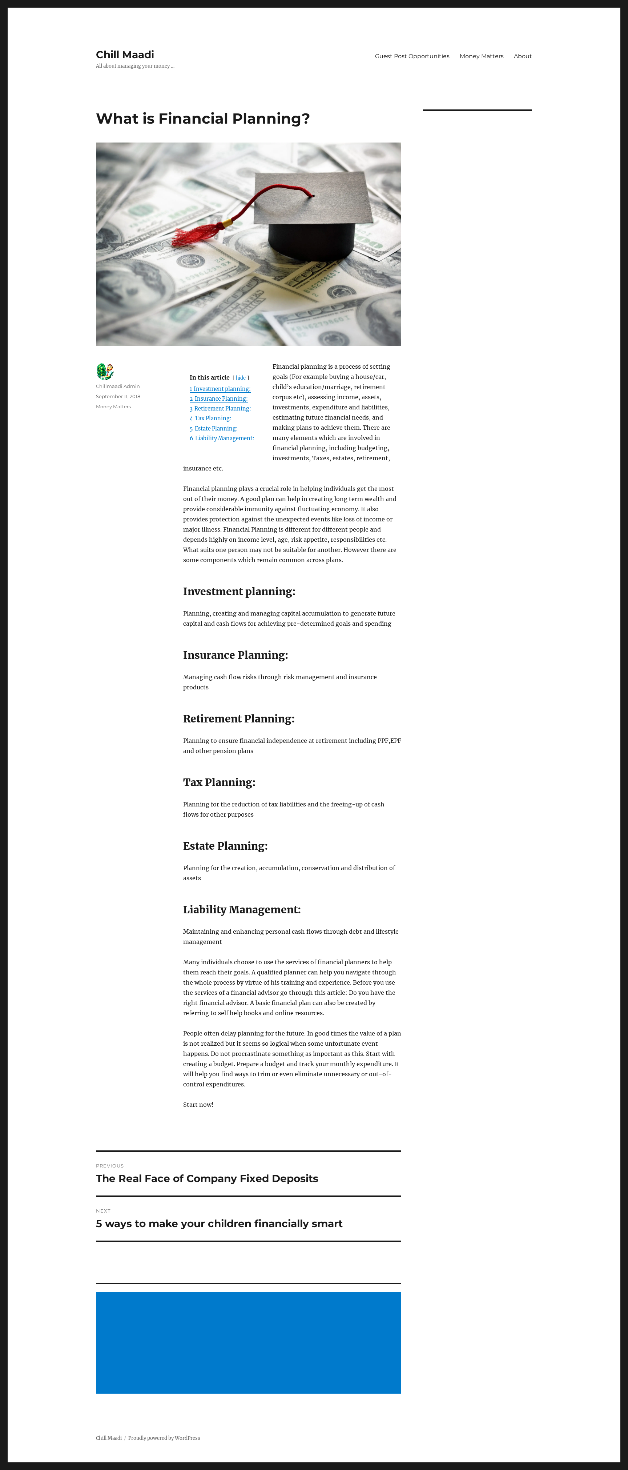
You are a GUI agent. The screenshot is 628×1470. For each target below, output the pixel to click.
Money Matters (482, 56)
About (523, 56)
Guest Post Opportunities (412, 56)
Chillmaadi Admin (118, 386)
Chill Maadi (125, 54)
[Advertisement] (249, 1343)
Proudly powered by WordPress (164, 1438)
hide (241, 378)
